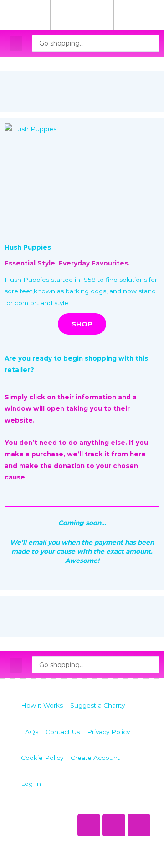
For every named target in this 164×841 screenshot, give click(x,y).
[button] (16, 43)
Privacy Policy (108, 731)
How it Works (42, 705)
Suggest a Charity (97, 705)
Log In (31, 783)
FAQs (29, 731)
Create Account (95, 757)
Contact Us (63, 731)
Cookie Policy (42, 757)
